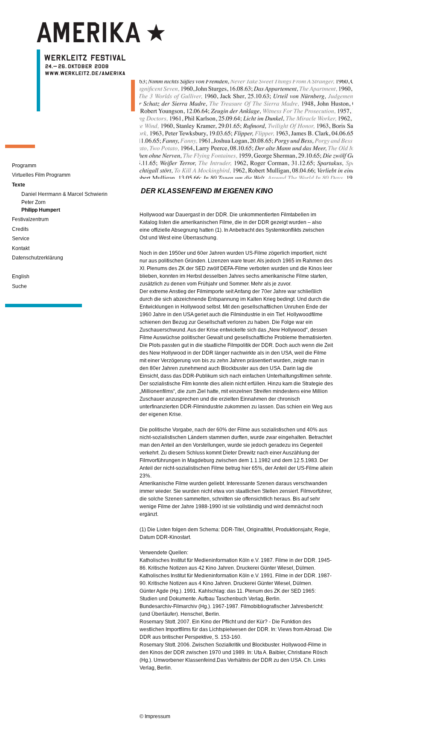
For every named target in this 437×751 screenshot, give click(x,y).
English (20, 276)
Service (20, 239)
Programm (24, 166)
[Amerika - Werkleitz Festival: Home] (101, 41)
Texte (18, 185)
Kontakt (20, 248)
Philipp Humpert (40, 210)
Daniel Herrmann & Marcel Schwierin (64, 194)
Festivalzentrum (30, 219)
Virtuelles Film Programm (41, 175)
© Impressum (155, 716)
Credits (20, 229)
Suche (19, 286)
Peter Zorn (33, 202)
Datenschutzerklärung (37, 258)
